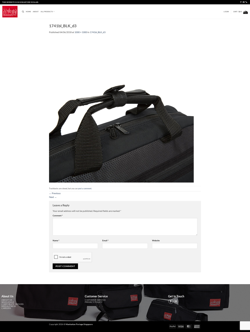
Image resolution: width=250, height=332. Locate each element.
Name (56, 240)
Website (156, 240)
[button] (226, 11)
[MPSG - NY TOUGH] (10, 12)
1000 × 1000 (81, 32)
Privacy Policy (94, 302)
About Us (6, 300)
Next (53, 197)
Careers (6, 308)
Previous (55, 193)
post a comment (84, 188)
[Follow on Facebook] (241, 2)
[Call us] (246, 2)
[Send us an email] (244, 2)
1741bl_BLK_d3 (97, 32)
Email (105, 240)
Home (28, 11)
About (36, 11)
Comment (58, 215)
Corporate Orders (12, 304)
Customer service (95, 300)
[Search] (23, 11)
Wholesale (7, 302)
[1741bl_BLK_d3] (121, 109)
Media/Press (8, 306)
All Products (47, 11)
